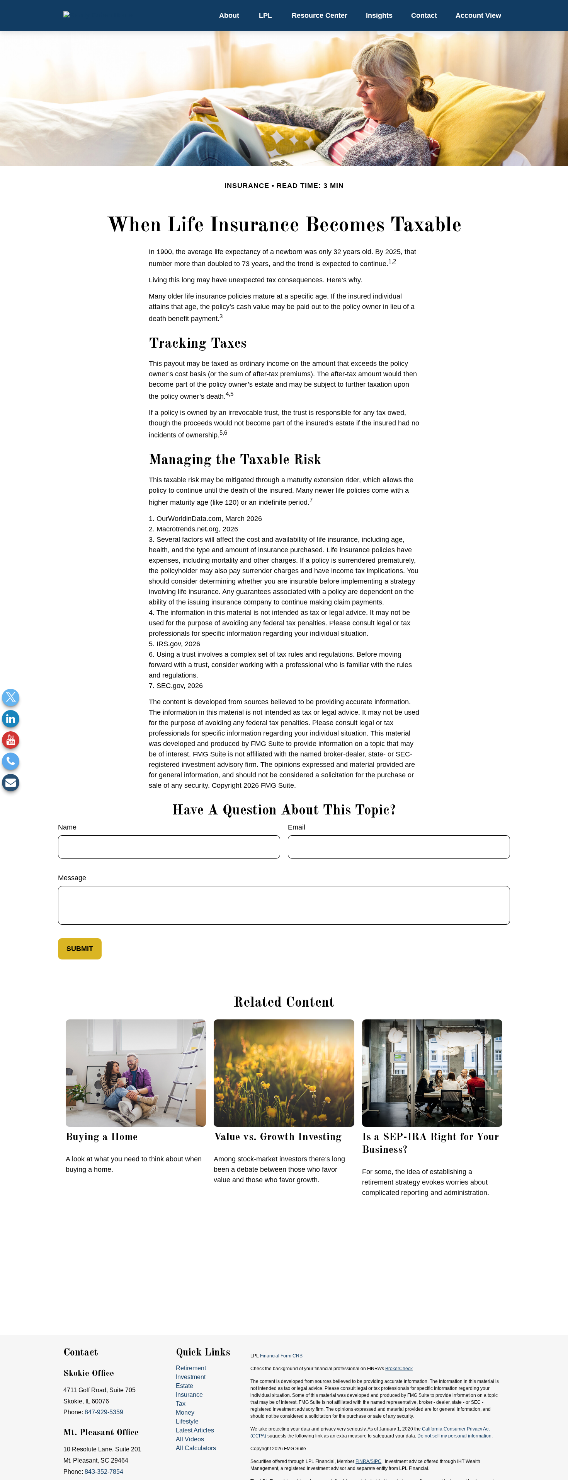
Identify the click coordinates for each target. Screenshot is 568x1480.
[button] (229, 15)
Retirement (191, 1368)
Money (185, 1412)
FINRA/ (363, 1461)
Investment (191, 1377)
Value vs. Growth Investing (278, 1137)
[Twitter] (10, 697)
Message (72, 878)
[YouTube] (10, 740)
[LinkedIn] (10, 718)
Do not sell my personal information (454, 1436)
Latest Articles (195, 1430)
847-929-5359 (104, 1412)
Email (296, 827)
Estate (184, 1386)
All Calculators (196, 1448)
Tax (180, 1403)
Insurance (189, 1394)
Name (67, 827)
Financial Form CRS (281, 1356)
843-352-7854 (104, 1471)
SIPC (376, 1461)
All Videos (190, 1439)
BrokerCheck (399, 1368)
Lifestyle (187, 1421)
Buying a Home (102, 1137)
